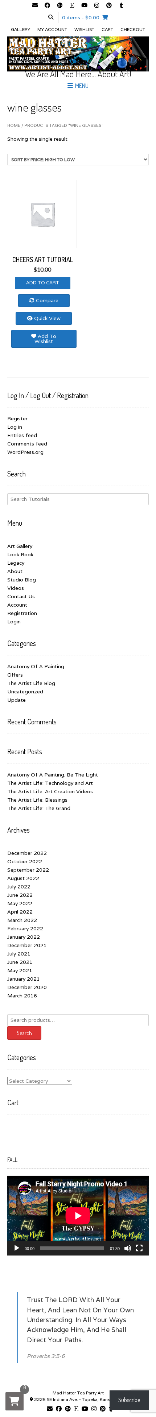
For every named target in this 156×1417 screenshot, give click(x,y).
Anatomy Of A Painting (35, 666)
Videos (15, 588)
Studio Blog (21, 579)
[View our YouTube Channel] (84, 6)
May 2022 (19, 903)
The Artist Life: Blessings (37, 800)
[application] (78, 1216)
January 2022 (23, 937)
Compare (46, 300)
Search (24, 1032)
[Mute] (127, 1248)
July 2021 (18, 953)
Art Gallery (19, 546)
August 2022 (23, 878)
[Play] (16, 1248)
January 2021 (23, 979)
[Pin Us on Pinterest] (109, 6)
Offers (15, 674)
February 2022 (25, 928)
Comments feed (27, 443)
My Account (52, 29)
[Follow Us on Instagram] (96, 6)
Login (14, 621)
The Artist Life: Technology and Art (50, 783)
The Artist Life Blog (31, 683)
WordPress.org (25, 452)
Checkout (132, 29)
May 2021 (19, 970)
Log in (14, 427)
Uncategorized (25, 691)
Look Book (20, 554)
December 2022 (27, 853)
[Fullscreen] (139, 1248)
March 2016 (22, 995)
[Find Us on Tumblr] (121, 6)
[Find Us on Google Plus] (59, 6)
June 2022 (20, 895)
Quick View (47, 318)
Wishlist (84, 29)
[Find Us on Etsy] (72, 6)
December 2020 (27, 987)
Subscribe (129, 1400)
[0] (14, 1401)
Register (17, 418)
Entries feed (22, 435)
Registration (22, 613)
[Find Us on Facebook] (47, 6)
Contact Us (21, 596)
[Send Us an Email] (35, 6)
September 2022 (28, 870)
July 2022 (18, 886)
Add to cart (42, 283)
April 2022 (20, 911)
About (14, 571)
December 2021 (27, 945)
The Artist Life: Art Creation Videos (50, 791)
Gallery (20, 29)
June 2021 (20, 962)
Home (13, 125)
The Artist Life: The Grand (38, 808)
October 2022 (24, 861)
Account (17, 605)
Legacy (15, 563)
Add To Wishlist (45, 338)
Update (16, 700)
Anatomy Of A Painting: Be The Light (52, 774)
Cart (107, 29)
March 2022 (22, 920)
